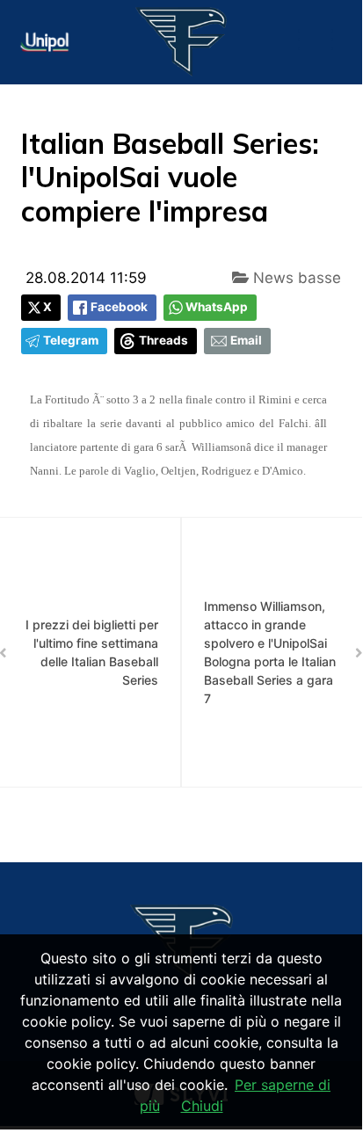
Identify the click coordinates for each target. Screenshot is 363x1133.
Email (246, 340)
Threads (163, 340)
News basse (295, 278)
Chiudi (202, 1106)
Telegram (70, 340)
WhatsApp (216, 307)
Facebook (119, 307)
